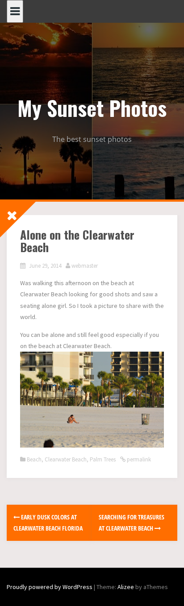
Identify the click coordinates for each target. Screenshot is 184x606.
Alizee (125, 587)
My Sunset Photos (92, 107)
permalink (138, 459)
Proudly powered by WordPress (49, 587)
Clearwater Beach (66, 459)
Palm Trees (103, 459)
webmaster (84, 266)
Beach (34, 459)
